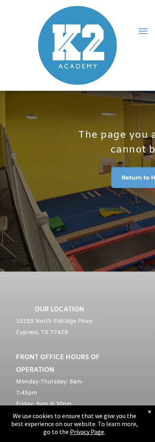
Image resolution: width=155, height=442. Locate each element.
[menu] (143, 31)
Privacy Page (87, 432)
